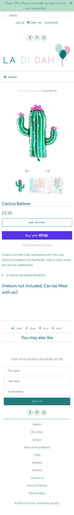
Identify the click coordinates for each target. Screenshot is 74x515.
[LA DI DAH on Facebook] (30, 37)
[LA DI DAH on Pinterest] (37, 37)
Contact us (37, 478)
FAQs (37, 455)
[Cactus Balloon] (37, 132)
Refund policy (37, 493)
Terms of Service (37, 485)
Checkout (51, 22)
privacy (37, 439)
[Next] (47, 170)
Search (37, 424)
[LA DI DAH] (37, 56)
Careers (37, 470)
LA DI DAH (30, 503)
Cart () (36, 22)
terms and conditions (37, 447)
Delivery (37, 462)
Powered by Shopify (48, 503)
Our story (37, 432)
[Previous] (27, 170)
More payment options (37, 245)
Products (33, 90)
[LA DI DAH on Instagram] (43, 37)
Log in (20, 22)
